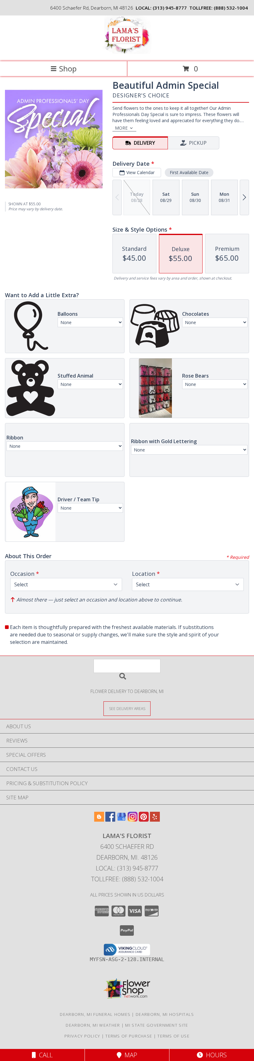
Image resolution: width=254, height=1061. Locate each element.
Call (44, 1055)
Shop (68, 68)
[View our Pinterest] (144, 819)
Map (129, 1055)
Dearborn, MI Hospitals (165, 1014)
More (121, 128)
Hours (215, 1055)
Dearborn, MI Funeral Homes (95, 1014)
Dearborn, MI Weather (93, 1025)
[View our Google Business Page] (121, 819)
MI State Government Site (156, 1025)
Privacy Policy (82, 1036)
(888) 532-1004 (231, 8)
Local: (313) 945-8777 (127, 868)
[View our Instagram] (133, 819)
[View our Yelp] (155, 819)
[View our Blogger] (99, 819)
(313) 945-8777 (170, 8)
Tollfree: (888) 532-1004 (127, 879)
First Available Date (189, 172)
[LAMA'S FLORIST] (127, 52)
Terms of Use (173, 1036)
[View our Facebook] (110, 819)
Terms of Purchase (128, 1036)
